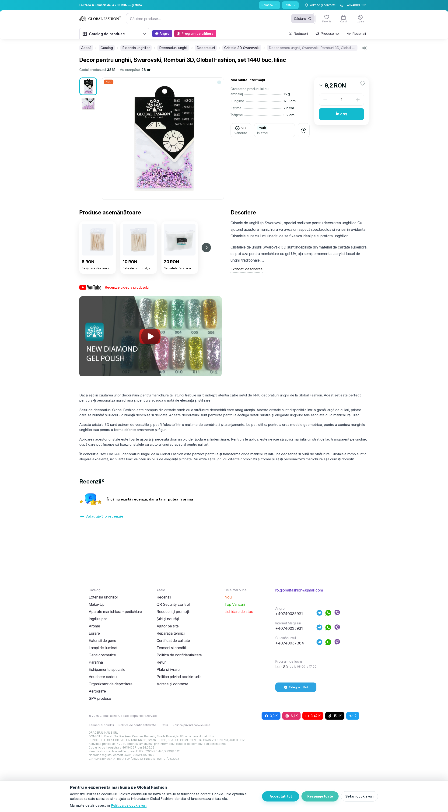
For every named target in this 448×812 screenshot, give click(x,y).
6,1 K (294, 716)
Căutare (300, 19)
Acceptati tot (281, 796)
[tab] (91, 481)
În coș (341, 114)
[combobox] (220, 18)
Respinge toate (320, 796)
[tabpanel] (224, 508)
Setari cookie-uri (359, 796)
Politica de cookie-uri (129, 805)
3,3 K (274, 716)
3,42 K (316, 716)
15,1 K (338, 716)
